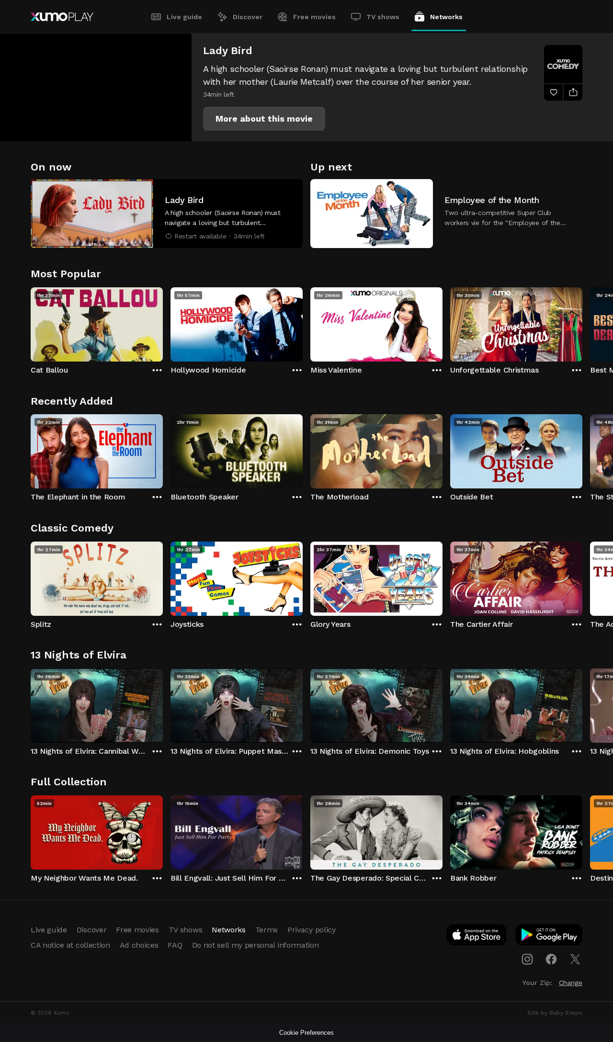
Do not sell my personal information (255, 945)
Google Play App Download (549, 936)
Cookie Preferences (306, 1032)
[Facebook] (551, 959)
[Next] (582, 322)
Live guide (184, 17)
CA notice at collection (70, 945)
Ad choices (139, 945)
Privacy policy (311, 929)
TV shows (382, 17)
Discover (247, 17)
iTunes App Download (477, 936)
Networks (446, 17)
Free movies (314, 17)
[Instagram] (527, 959)
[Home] (62, 16)
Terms (266, 929)
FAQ (175, 945)
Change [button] (570, 982)
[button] (264, 119)
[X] (575, 959)
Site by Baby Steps (554, 1012)
